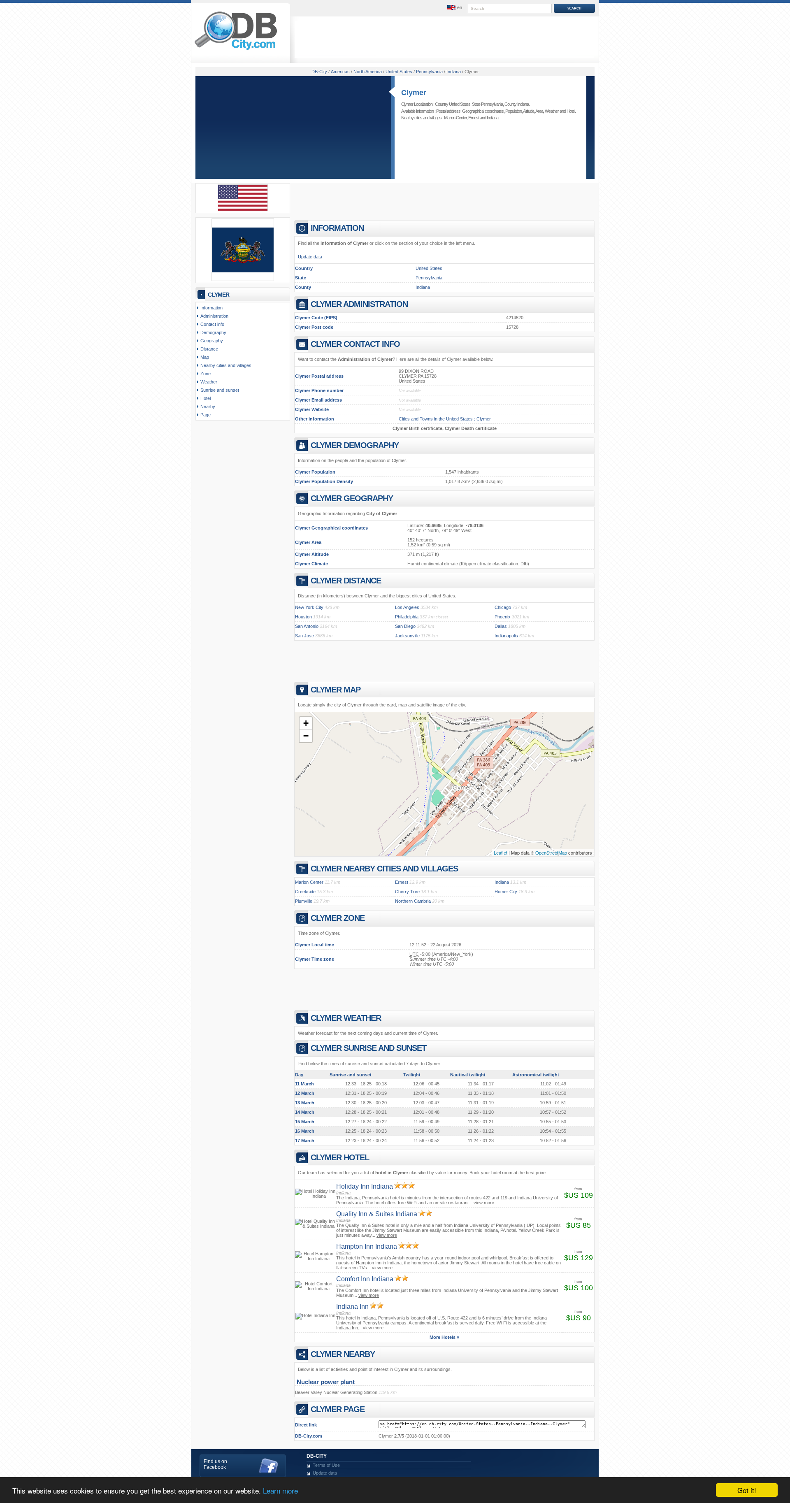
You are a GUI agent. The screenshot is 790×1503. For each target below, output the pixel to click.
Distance (209, 348)
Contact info (212, 324)
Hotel (571, 111)
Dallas (501, 626)
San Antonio (306, 626)
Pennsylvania (429, 277)
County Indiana (516, 104)
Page (205, 414)
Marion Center (455, 117)
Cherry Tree (407, 891)
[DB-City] (236, 49)
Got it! (746, 1490)
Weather (552, 111)
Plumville (303, 901)
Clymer (413, 92)
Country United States (452, 104)
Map (204, 357)
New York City (309, 607)
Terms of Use (326, 1465)
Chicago (503, 607)
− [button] (306, 736)
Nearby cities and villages (225, 365)
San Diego (405, 626)
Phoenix (503, 616)
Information (211, 307)
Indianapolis (506, 635)
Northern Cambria (413, 901)
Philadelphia (406, 616)
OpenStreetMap (551, 852)
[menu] (453, 8)
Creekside (305, 891)
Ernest (473, 117)
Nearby (207, 406)
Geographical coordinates (483, 111)
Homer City (506, 891)
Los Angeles (407, 607)
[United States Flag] (243, 209)
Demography (213, 332)
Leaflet (500, 852)
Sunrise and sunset (219, 390)
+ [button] (306, 723)
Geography (211, 340)
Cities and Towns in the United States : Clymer (445, 418)
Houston (303, 616)
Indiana (492, 117)
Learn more (280, 1490)
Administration (214, 316)
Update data (310, 256)
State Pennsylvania (487, 104)
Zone (205, 373)
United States (429, 268)
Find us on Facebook (215, 1464)
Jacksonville (407, 635)
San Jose (304, 635)
